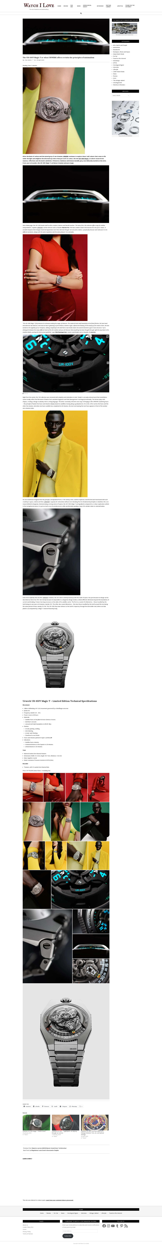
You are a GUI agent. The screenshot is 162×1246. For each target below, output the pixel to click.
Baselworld (116, 49)
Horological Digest (118, 65)
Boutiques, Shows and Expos (121, 52)
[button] (24, 363)
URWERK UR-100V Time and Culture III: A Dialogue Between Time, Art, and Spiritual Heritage (92, 1132)
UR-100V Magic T (84, 158)
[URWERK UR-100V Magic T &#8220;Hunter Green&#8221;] (36, 1122)
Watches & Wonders (119, 85)
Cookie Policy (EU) (28, 1227)
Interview (116, 67)
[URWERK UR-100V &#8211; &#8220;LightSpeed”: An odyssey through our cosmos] (65, 1122)
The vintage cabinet (119, 80)
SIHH (114, 78)
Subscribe (67, 1236)
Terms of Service (28, 1234)
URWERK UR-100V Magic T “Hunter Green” (34, 1131)
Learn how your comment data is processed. (59, 1200)
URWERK (65, 156)
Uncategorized (117, 82)
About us (25, 1225)
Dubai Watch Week (118, 54)
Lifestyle (115, 69)
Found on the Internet (119, 58)
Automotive (116, 47)
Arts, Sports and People (120, 45)
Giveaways (116, 60)
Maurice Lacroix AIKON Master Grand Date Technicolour (49, 1148)
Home (24, 1229)
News (115, 74)
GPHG (115, 63)
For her (115, 56)
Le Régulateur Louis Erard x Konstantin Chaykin (44, 1150)
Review (115, 76)
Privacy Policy (27, 1231)
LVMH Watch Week (118, 71)
